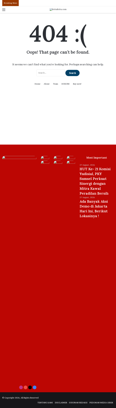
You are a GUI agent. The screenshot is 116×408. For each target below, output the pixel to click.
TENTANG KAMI (45, 402)
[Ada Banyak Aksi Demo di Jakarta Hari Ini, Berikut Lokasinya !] (58, 158)
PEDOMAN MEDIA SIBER (101, 402)
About (47, 84)
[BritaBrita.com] (58, 9)
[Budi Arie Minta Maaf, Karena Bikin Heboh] (45, 163)
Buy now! (77, 84)
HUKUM (65, 84)
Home (37, 84)
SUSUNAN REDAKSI (78, 402)
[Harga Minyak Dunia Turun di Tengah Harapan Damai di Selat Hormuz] (71, 158)
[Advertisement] (58, 119)
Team (55, 84)
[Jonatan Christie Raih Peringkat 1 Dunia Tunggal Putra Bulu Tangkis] (58, 163)
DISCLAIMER (61, 402)
